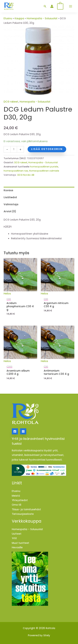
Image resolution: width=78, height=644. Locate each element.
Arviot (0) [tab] (10, 211)
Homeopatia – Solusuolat (27, 529)
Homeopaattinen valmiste (44, 170)
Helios (7, 293)
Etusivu (8, 18)
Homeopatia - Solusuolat (42, 18)
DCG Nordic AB (25, 174)
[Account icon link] (52, 6)
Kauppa (19, 18)
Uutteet (16, 534)
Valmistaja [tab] (11, 204)
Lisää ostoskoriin (47, 149)
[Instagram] (23, 431)
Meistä (16, 496)
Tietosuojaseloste (23, 514)
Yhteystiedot (20, 500)
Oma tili (16, 505)
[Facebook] (15, 431)
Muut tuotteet (20, 543)
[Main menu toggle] (70, 6)
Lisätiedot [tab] (10, 197)
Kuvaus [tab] (8, 190)
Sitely (46, 635)
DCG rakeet (11, 101)
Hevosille (17, 547)
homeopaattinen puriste (44, 166)
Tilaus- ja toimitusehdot (26, 509)
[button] (45, 6)
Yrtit (14, 538)
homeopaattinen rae (16, 170)
